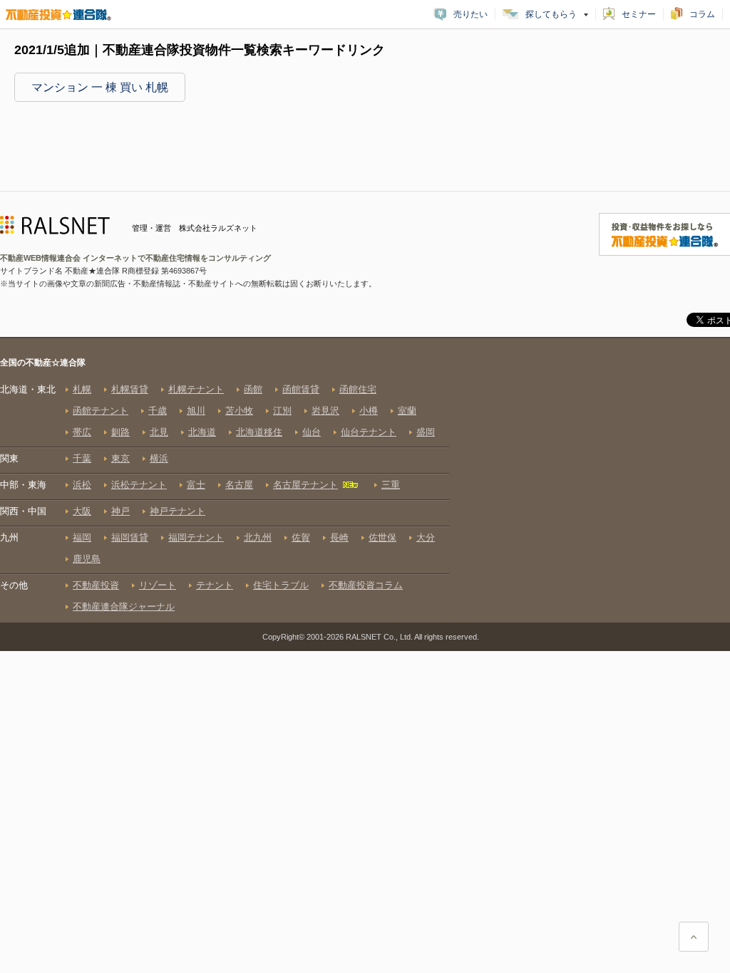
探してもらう (551, 14)
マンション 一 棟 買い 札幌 (99, 87)
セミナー (639, 14)
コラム (702, 14)
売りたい (470, 14)
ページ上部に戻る (694, 937)
